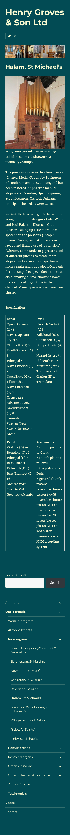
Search (55, 582)
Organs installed (20, 766)
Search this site (16, 575)
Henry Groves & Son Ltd (34, 17)
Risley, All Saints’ (23, 729)
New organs (17, 639)
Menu (11, 36)
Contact (11, 812)
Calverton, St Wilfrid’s (26, 680)
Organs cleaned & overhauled (30, 775)
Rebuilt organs (19, 748)
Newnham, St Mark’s (26, 670)
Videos (10, 803)
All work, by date (20, 630)
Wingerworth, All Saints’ (28, 720)
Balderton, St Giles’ (24, 689)
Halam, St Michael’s (26, 698)
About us (12, 602)
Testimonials (17, 793)
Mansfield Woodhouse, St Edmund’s (30, 709)
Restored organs (20, 757)
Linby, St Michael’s (24, 738)
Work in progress (20, 621)
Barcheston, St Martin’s (28, 661)
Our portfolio (15, 612)
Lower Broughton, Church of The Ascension (35, 650)
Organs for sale (19, 784)
